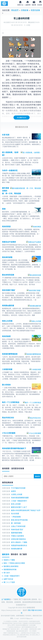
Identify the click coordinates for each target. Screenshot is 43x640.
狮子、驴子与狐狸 (22, 629)
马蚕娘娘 (25, 623)
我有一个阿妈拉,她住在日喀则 (14, 563)
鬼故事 (34, 5)
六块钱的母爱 (7, 369)
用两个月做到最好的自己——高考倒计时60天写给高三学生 (21, 633)
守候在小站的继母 (17, 536)
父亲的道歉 (32, 625)
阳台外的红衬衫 (8, 418)
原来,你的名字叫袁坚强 (19, 520)
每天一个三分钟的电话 (10, 402)
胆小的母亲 (6, 385)
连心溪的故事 (21, 635)
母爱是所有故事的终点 (19, 545)
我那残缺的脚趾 (16, 533)
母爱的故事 (35, 10)
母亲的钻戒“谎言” (17, 529)
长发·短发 (5, 135)
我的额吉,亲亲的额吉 (11, 566)
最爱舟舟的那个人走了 (19, 507)
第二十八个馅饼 (9, 582)
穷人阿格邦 (32, 631)
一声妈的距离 (16, 517)
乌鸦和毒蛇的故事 (34, 621)
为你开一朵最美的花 (10, 170)
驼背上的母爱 (16, 504)
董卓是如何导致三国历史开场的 (12, 623)
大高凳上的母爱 (16, 494)
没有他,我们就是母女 (18, 539)
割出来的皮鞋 (7, 257)
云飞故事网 (5, 599)
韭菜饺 (13, 491)
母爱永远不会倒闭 (9, 242)
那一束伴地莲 (16, 523)
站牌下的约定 (8, 579)
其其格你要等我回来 (10, 354)
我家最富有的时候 (10, 569)
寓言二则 (29, 635)
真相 (4, 209)
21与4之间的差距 (8, 433)
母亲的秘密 (6, 336)
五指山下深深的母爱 (18, 526)
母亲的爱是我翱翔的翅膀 (20, 498)
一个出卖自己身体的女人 (13, 627)
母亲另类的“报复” (8, 290)
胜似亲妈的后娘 (8, 275)
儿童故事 (28, 5)
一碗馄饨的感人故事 (34, 629)
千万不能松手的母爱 (18, 488)
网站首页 (15, 10)
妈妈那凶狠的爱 (8, 305)
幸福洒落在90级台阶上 (10, 635)
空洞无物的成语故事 (34, 623)
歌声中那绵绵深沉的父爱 (29, 627)
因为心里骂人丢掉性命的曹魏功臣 (18, 625)
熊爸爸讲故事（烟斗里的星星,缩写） (18, 631)
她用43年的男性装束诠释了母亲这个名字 (25, 510)
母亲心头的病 (7, 321)
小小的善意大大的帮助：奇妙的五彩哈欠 (15, 621)
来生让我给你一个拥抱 (19, 542)
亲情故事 (24, 10)
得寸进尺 (7, 573)
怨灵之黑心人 (36, 635)
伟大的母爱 (15, 513)
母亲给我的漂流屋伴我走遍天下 (14, 448)
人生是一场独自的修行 (19, 501)
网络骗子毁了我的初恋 (9, 629)
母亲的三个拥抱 (9, 560)
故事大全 (20, 5)
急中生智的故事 (21, 637)
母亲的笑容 (6, 226)
